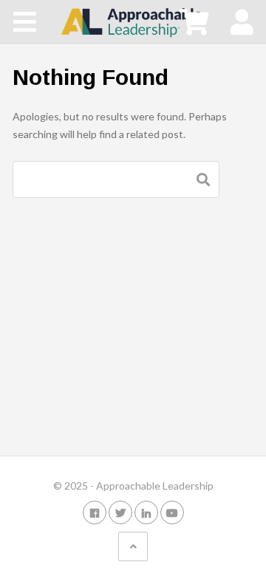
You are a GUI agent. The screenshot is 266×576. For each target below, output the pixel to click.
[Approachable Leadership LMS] (133, 21)
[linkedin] (146, 512)
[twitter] (120, 512)
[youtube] (172, 512)
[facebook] (94, 512)
